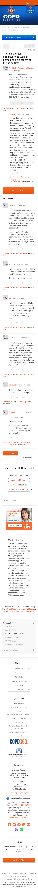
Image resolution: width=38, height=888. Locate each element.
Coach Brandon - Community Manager (19, 178)
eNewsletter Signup (19, 860)
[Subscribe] (33, 45)
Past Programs (19, 690)
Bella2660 (13, 385)
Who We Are (19, 669)
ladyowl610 (7, 108)
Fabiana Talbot (8, 402)
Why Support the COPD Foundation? (19, 715)
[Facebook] (9, 824)
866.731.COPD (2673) (23, 805)
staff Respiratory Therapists (23, 611)
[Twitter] (14, 824)
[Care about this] (25, 45)
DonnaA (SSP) (7, 253)
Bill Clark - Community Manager (21, 68)
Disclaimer (23, 874)
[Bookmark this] (29, 45)
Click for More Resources (16, 37)
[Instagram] (23, 824)
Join (27, 3)
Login (33, 3)
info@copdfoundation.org (19, 817)
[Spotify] (21, 829)
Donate (30, 9)
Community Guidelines (18, 876)
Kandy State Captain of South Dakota (15, 442)
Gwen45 (12, 337)
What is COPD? (19, 703)
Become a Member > (19, 480)
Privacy (32, 874)
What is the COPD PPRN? (19, 707)
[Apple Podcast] (16, 829)
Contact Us (19, 722)
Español (19, 736)
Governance (19, 685)
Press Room (19, 673)
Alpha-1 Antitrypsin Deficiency (19, 732)
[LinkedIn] (19, 824)
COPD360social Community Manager (20, 609)
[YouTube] (28, 824)
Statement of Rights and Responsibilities (19, 879)
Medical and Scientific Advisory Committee (19, 727)
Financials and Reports (19, 681)
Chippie (12, 264)
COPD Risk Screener (19, 718)
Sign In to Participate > (19, 489)
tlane (11, 205)
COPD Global (19, 677)
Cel (10, 298)
